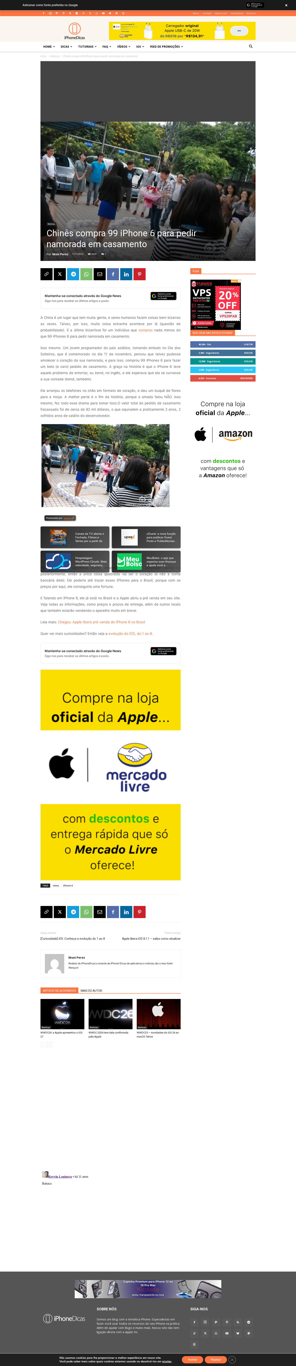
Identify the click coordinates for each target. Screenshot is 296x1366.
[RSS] (70, 13)
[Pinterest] (63, 13)
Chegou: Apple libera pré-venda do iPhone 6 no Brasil (101, 622)
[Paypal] (57, 13)
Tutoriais (85, 46)
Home (47, 46)
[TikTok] (83, 13)
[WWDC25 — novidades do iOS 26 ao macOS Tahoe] (159, 1014)
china (56, 885)
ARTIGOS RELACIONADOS (59, 990)
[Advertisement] (148, 91)
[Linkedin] (126, 274)
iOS (138, 46)
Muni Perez (60, 254)
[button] (251, 47)
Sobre (196, 13)
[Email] (100, 274)
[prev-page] (43, 1044)
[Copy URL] (46, 274)
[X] (90, 13)
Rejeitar (216, 1360)
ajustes (166, 1361)
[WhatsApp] (97, 13)
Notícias (55, 56)
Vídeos (122, 46)
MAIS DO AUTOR (91, 990)
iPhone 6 (68, 885)
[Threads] (123, 13)
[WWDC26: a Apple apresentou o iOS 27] (62, 1014)
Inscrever (246, 378)
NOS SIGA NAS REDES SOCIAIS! (213, 333)
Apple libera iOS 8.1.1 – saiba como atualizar (151, 938)
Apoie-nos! (221, 13)
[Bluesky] (110, 13)
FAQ (105, 46)
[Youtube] (103, 13)
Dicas (65, 46)
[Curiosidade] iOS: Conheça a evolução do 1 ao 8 (72, 938)
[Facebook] (43, 13)
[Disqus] (110, 1111)
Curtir (248, 344)
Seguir (248, 352)
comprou (146, 330)
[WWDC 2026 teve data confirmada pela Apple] (110, 1014)
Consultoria (237, 13)
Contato (207, 13)
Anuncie (251, 13)
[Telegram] (77, 13)
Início (43, 56)
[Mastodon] (117, 13)
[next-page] (49, 1044)
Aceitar (192, 1360)
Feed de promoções (165, 46)
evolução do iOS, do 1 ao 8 (130, 634)
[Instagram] (50, 13)
